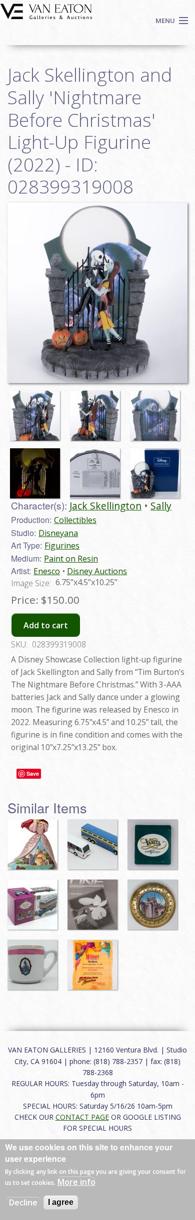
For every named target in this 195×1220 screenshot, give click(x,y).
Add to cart (46, 625)
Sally (161, 505)
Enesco (47, 571)
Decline (23, 1202)
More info (77, 1181)
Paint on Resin (71, 558)
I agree (61, 1202)
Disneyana (58, 533)
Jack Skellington (106, 505)
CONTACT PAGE (82, 1117)
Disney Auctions (97, 571)
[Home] (46, 10)
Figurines (62, 545)
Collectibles (75, 520)
